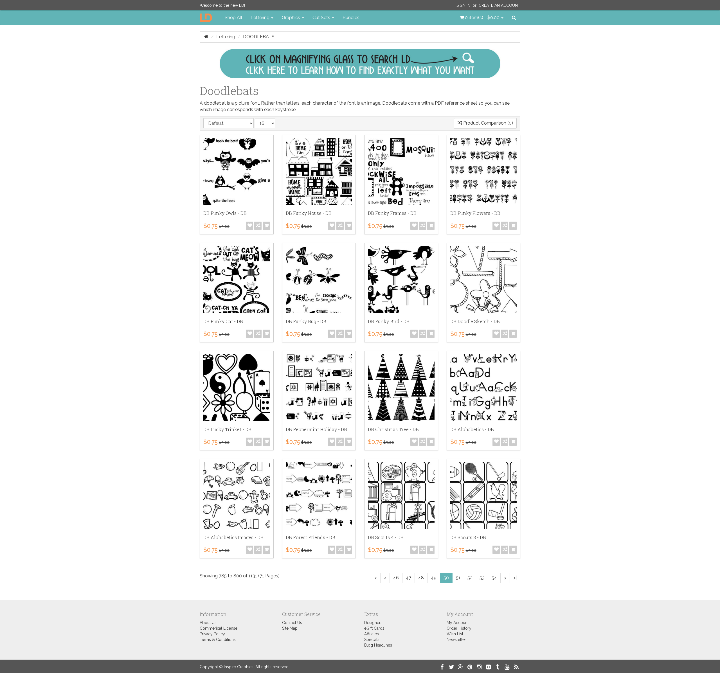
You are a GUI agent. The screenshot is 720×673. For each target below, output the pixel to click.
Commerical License (218, 628)
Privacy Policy (212, 634)
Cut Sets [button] (321, 17)
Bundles (351, 17)
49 (433, 577)
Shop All (233, 17)
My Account (458, 622)
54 (494, 577)
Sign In (463, 5)
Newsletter (456, 639)
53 (482, 577)
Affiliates (371, 634)
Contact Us (292, 622)
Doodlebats (258, 36)
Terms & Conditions (218, 639)
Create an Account (499, 5)
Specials (371, 639)
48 (421, 577)
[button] (481, 18)
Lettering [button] (261, 17)
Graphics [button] (291, 17)
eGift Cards (374, 628)
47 (408, 577)
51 (458, 577)
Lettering (225, 36)
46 (396, 577)
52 (469, 577)
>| (515, 577)
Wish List (455, 634)
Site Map (290, 628)
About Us (208, 622)
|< (375, 577)
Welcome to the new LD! (222, 5)
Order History (459, 628)
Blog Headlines (378, 645)
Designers (373, 622)
